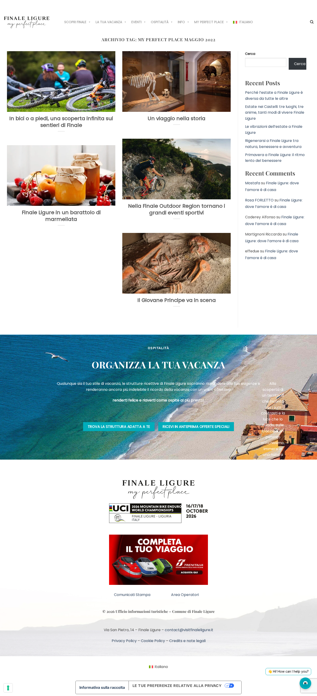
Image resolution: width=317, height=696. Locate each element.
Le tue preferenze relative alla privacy (177, 685)
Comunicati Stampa (132, 594)
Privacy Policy (124, 640)
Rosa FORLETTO (259, 200)
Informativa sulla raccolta (102, 687)
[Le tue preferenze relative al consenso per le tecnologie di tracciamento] (8, 687)
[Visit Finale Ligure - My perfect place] (26, 22)
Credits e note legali (187, 640)
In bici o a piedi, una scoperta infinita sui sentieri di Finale (61, 122)
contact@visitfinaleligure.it (189, 630)
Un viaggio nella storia (176, 118)
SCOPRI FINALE (75, 22)
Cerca (250, 53)
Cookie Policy (153, 640)
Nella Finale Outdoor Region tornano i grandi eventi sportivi (176, 209)
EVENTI (136, 22)
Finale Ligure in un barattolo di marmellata (61, 216)
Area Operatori (185, 594)
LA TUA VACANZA (109, 22)
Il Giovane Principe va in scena (176, 300)
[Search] (312, 22)
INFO (181, 22)
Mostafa (252, 183)
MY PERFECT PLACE (209, 22)
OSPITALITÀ (159, 22)
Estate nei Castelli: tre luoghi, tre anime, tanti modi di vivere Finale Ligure (274, 112)
